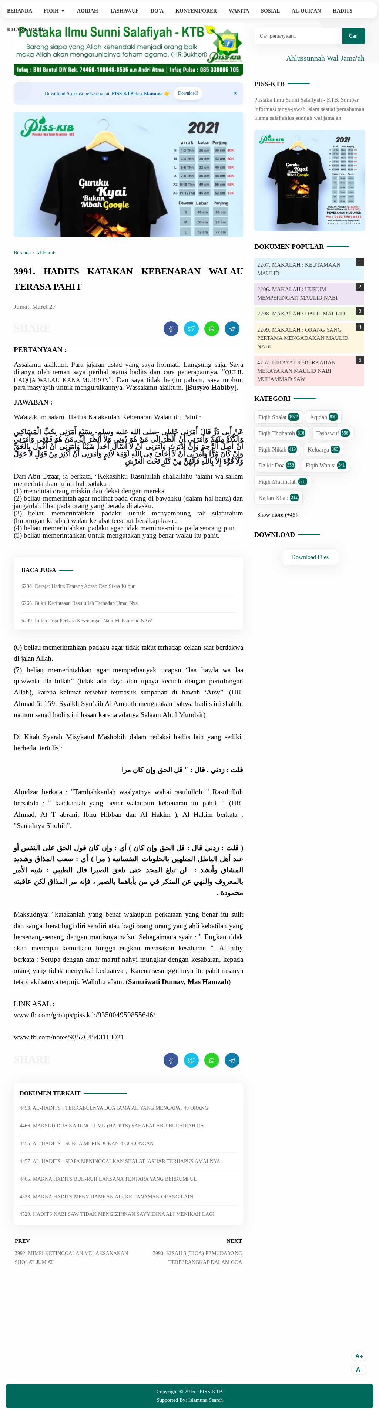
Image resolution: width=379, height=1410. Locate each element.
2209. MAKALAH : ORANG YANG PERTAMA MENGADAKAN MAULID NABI (302, 338)
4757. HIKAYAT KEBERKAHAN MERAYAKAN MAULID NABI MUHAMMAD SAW (296, 370)
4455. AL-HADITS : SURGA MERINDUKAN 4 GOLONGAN (87, 1143)
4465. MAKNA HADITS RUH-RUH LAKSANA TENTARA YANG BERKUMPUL (108, 1179)
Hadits (342, 11)
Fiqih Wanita (325, 465)
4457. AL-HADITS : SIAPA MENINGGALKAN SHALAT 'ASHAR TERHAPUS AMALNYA (120, 1161)
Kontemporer (196, 11)
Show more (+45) (277, 515)
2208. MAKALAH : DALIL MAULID (301, 314)
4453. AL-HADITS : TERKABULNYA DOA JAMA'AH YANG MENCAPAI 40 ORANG (114, 1108)
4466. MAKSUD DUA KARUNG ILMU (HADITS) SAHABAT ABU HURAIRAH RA (112, 1126)
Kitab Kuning (26, 30)
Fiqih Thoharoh (281, 433)
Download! (188, 93)
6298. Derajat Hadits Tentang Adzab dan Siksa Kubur (78, 586)
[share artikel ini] (171, 328)
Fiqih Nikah (277, 449)
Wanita (239, 11)
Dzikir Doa (276, 465)
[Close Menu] (235, 93)
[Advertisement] (128, 1330)
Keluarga (323, 449)
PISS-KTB (269, 84)
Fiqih (55, 11)
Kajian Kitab (278, 498)
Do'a (157, 11)
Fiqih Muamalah (282, 482)
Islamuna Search (205, 1400)
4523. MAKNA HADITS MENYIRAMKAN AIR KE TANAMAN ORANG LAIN (106, 1197)
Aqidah (87, 11)
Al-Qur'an (306, 11)
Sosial (270, 11)
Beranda (19, 11)
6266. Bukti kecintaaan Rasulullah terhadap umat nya (79, 603)
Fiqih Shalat (278, 417)
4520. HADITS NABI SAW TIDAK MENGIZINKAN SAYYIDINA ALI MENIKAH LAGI (117, 1214)
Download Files (310, 557)
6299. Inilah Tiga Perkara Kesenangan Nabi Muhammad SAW (86, 620)
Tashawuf (124, 11)
